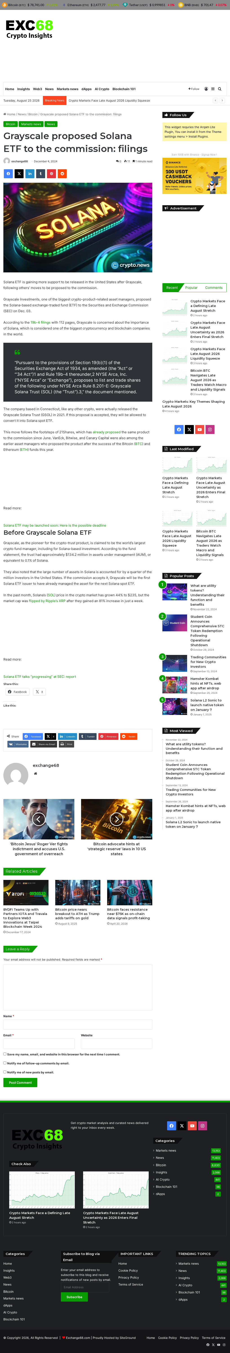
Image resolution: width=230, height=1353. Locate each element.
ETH (24, 449)
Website (87, 1035)
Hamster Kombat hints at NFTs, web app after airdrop (205, 683)
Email (8, 1035)
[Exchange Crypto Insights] (29, 28)
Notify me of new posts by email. (30, 1072)
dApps (87, 89)
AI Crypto (102, 89)
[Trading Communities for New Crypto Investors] (174, 663)
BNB (192, 5)
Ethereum (78, 5)
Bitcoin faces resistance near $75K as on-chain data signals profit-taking (128, 914)
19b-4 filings (41, 322)
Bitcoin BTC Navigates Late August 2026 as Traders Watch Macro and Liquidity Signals (208, 380)
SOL (51, 595)
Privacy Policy (128, 1277)
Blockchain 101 (124, 89)
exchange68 (19, 161)
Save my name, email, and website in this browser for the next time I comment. (63, 1054)
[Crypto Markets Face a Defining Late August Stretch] (174, 307)
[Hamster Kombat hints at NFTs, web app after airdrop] (174, 684)
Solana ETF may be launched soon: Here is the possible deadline (54, 525)
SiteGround (128, 1338)
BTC (138, 444)
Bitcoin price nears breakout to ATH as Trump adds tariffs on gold (77, 914)
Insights (23, 89)
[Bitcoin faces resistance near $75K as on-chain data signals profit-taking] (129, 892)
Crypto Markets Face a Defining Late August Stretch (207, 306)
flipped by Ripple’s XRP (47, 601)
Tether (138, 5)
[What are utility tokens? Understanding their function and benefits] (174, 591)
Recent (172, 287)
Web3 (37, 89)
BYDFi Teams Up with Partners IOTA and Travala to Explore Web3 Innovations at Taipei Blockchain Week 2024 (25, 918)
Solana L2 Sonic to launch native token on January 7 (207, 705)
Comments (214, 287)
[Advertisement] (153, 45)
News (49, 89)
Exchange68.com (78, 1338)
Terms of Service (130, 1284)
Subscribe (74, 1297)
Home (9, 89)
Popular (191, 287)
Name (8, 1016)
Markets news (67, 89)
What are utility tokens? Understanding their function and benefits (207, 595)
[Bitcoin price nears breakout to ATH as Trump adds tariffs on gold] (77, 892)
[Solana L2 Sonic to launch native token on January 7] (174, 706)
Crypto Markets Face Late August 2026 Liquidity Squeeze (207, 354)
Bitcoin (33, 114)
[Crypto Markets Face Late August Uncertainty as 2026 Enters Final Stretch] (174, 328)
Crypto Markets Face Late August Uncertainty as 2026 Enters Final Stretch (210, 487)
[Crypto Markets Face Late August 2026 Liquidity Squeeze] (174, 355)
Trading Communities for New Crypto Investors (208, 662)
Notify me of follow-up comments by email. (38, 1063)
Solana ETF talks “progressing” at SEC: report (39, 676)
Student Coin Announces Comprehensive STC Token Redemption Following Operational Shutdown (207, 631)
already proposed (107, 432)
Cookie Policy (128, 1270)
